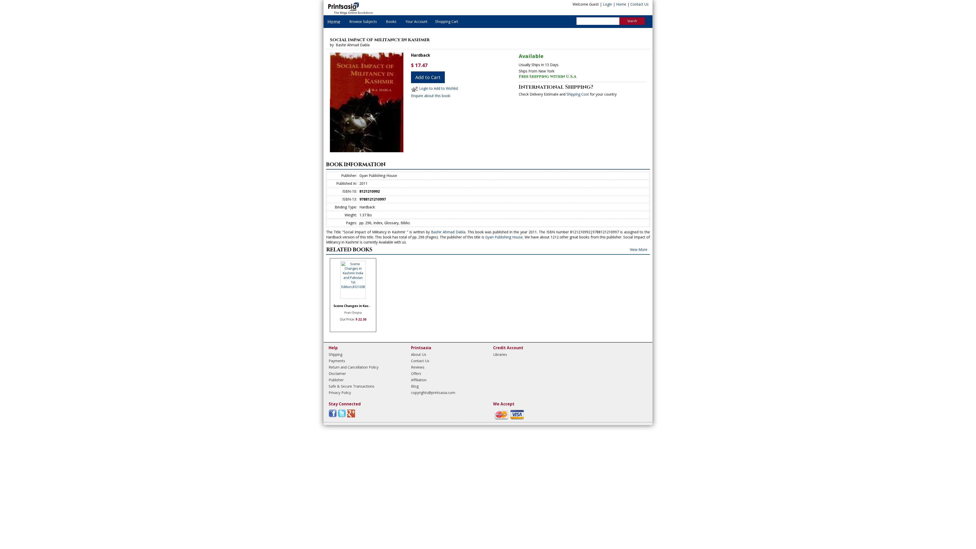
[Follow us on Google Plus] (351, 413)
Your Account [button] (416, 21)
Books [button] (391, 21)
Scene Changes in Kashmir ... (356, 306)
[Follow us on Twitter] (342, 413)
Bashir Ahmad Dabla (448, 232)
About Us (418, 354)
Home (621, 4)
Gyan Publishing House (504, 237)
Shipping (335, 354)
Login (607, 4)
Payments (337, 360)
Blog (415, 386)
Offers (416, 373)
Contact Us (639, 4)
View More (638, 249)
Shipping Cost (578, 94)
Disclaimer (337, 373)
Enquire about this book (430, 95)
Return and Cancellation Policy (353, 367)
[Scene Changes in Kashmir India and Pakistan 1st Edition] (353, 280)
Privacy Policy (340, 392)
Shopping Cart (446, 21)
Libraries (500, 354)
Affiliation (418, 379)
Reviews (417, 367)
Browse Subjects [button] (363, 21)
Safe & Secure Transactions (351, 386)
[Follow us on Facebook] (333, 413)
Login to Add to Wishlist (438, 88)
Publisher (336, 379)
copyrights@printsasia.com (433, 392)
